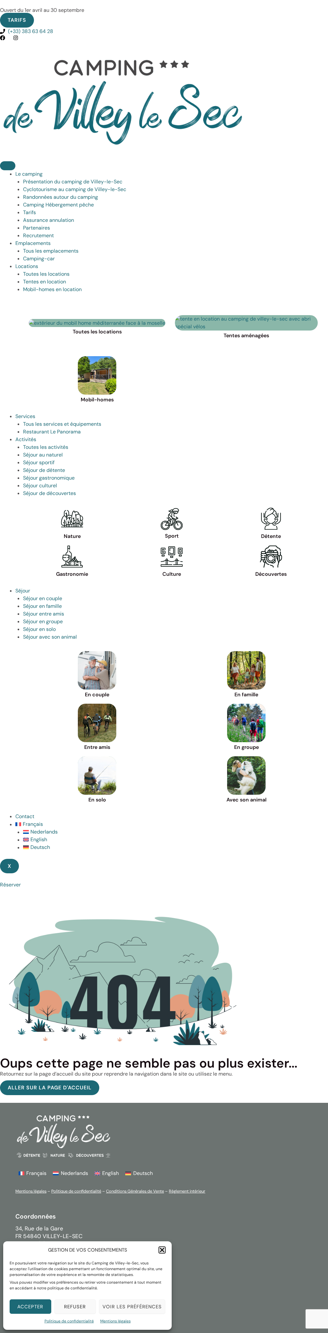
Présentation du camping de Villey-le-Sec (72, 181)
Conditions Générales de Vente (135, 1191)
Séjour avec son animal (50, 636)
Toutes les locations (46, 274)
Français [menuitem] (36, 1173)
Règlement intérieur (187, 1191)
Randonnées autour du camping (60, 197)
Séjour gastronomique (49, 477)
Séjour (22, 590)
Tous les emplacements (50, 250)
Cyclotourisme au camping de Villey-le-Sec (74, 189)
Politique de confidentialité (69, 1321)
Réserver (10, 884)
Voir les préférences (132, 1307)
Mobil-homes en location (52, 289)
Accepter (30, 1307)
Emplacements (33, 243)
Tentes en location (44, 281)
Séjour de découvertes (49, 493)
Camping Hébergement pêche (58, 204)
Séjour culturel (40, 485)
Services (25, 416)
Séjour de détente (44, 470)
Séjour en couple (42, 598)
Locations (26, 266)
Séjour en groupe (43, 621)
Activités (25, 439)
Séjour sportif (38, 462)
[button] (162, 1250)
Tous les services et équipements (62, 424)
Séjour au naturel (43, 454)
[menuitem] (171, 824)
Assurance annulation (48, 220)
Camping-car (39, 258)
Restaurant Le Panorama (52, 431)
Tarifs (29, 212)
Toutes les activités (45, 447)
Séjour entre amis (43, 613)
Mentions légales (115, 1321)
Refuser (75, 1307)
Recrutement (38, 235)
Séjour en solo (39, 629)
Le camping (29, 174)
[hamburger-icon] (7, 165)
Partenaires (36, 227)
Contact (24, 816)
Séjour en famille (42, 606)
